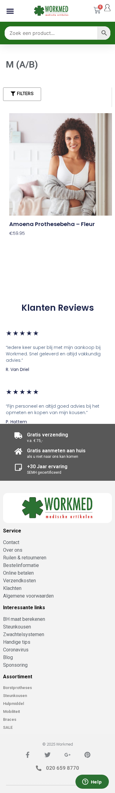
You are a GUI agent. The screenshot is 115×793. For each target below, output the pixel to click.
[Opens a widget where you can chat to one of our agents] (92, 782)
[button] (10, 11)
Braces (9, 719)
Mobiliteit (11, 711)
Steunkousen (15, 695)
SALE (8, 727)
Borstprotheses (17, 687)
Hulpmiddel (13, 703)
